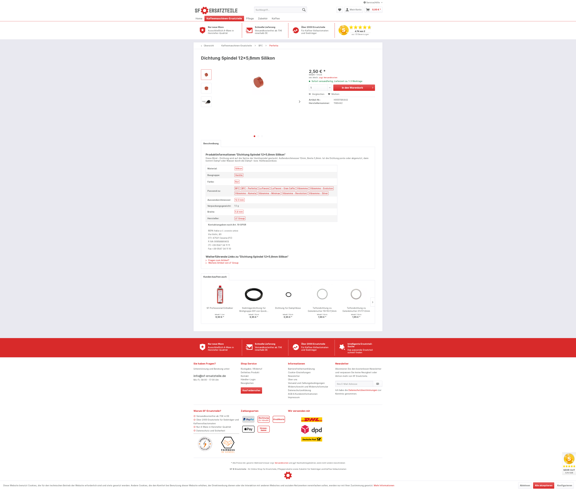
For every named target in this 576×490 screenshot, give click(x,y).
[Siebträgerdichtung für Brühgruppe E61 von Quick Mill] (254, 294)
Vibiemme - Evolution (321, 188)
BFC (237, 188)
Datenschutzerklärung (299, 390)
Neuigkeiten (247, 383)
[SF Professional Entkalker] (220, 294)
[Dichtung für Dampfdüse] (288, 294)
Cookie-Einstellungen (299, 372)
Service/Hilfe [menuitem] (373, 2)
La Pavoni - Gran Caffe (283, 188)
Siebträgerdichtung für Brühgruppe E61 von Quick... (253, 309)
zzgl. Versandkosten (328, 77)
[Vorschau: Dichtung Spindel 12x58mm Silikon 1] (206, 88)
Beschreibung (211, 143)
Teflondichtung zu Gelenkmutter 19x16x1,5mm (322, 309)
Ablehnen (525, 485)
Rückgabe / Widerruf (251, 369)
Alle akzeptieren (543, 485)
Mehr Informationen (384, 485)
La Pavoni (264, 188)
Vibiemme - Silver (318, 193)
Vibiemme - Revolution (294, 193)
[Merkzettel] (339, 10)
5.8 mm (239, 211)
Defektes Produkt (250, 372)
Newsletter (294, 376)
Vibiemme (302, 188)
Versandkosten (281, 463)
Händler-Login (248, 379)
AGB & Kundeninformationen (302, 394)
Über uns (292, 379)
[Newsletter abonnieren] (377, 384)
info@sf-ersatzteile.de (210, 376)
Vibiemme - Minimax (269, 193)
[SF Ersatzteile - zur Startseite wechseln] (217, 10)
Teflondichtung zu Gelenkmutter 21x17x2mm (356, 309)
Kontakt (245, 376)
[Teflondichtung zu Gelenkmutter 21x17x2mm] (356, 294)
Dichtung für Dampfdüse (288, 308)
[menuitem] (280, 10)
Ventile (239, 175)
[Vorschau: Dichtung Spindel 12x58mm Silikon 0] (206, 74)
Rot (237, 181)
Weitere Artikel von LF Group (223, 263)
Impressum (294, 397)
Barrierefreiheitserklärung (301, 369)
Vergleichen (317, 94)
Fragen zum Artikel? (218, 260)
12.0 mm (239, 200)
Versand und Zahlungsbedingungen (306, 383)
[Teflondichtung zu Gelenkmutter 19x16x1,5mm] (322, 294)
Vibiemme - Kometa (245, 193)
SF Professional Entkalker (220, 308)
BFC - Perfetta (249, 188)
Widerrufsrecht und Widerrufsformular (308, 386)
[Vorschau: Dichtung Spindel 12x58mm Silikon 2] (206, 101)
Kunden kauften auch (215, 276)
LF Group (240, 218)
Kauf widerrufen (251, 390)
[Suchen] (304, 10)
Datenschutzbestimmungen (362, 390)
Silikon (238, 168)
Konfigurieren (564, 485)
